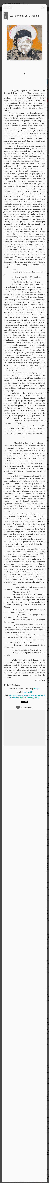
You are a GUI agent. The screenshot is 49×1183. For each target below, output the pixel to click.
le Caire (40, 695)
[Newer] (6, 7)
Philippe (36, 688)
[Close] (43, 7)
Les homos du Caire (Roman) (25, 15)
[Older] (10, 7)
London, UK (28, 692)
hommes (33, 695)
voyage (36, 698)
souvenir (23, 698)
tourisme (30, 698)
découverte (13, 695)
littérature (15, 698)
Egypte (20, 695)
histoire (27, 695)
